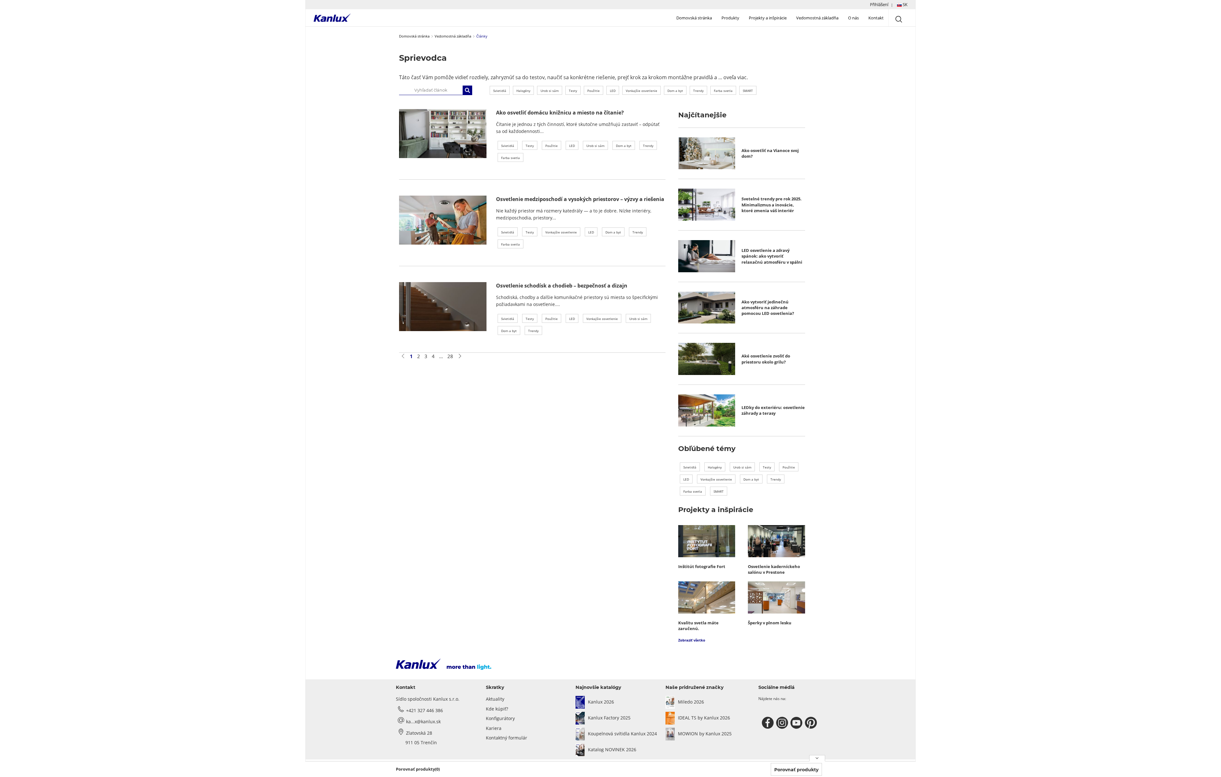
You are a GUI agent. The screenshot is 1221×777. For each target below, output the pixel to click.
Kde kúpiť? (497, 709)
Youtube (797, 723)
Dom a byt (675, 90)
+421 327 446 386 (424, 710)
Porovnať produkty (796, 770)
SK (904, 4)
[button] (888, 5)
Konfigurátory (500, 718)
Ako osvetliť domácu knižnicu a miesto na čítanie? (560, 112)
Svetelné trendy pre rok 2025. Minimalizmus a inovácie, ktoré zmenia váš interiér (772, 204)
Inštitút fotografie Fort (701, 566)
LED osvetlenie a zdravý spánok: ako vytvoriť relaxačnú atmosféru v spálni (772, 256)
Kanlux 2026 (601, 702)
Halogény (523, 90)
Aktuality (495, 699)
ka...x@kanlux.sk (423, 721)
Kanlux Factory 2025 (609, 718)
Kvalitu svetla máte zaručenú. (698, 625)
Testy (573, 90)
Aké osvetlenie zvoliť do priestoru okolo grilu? (766, 358)
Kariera (493, 728)
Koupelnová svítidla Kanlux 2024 (622, 734)
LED (613, 90)
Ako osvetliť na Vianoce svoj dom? (770, 153)
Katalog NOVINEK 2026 (612, 749)
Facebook (769, 723)
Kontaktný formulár (506, 738)
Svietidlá (499, 90)
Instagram (783, 723)
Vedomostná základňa (817, 18)
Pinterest (811, 723)
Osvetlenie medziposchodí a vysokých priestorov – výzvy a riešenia (580, 199)
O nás (853, 18)
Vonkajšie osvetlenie (641, 90)
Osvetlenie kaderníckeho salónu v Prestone (774, 569)
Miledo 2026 (691, 702)
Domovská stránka (694, 18)
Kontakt (876, 18)
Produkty (730, 18)
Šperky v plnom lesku (769, 623)
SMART (748, 90)
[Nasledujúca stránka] (460, 356)
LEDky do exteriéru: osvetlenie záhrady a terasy (773, 410)
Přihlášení (879, 4)
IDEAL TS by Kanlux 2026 (704, 718)
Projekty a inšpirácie (768, 18)
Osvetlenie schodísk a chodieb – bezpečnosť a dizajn (561, 285)
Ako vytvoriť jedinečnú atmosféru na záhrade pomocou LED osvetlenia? (768, 307)
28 (450, 356)
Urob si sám (550, 90)
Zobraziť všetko (691, 640)
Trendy (698, 90)
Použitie (593, 90)
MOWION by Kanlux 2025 (705, 734)
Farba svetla (723, 90)
